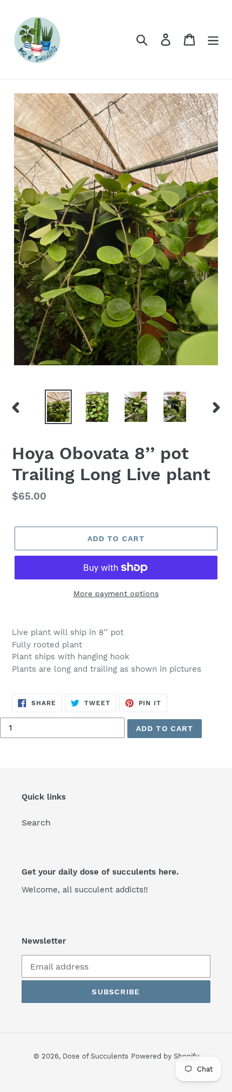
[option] (58, 407)
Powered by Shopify (165, 1056)
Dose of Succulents (95, 1056)
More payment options (116, 593)
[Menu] (213, 40)
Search (36, 822)
